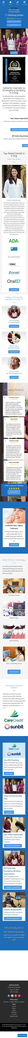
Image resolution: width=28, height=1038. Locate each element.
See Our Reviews (14, 492)
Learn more (14, 289)
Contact (14, 1014)
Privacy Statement (18, 1024)
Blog (14, 1010)
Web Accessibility (10, 1026)
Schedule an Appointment (13, 845)
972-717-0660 (14, 10)
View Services (14, 352)
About (14, 1008)
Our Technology (14, 671)
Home (14, 1006)
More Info (14, 377)
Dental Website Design (19, 1026)
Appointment (14, 1016)
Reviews (14, 1012)
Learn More (14, 52)
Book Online (22, 1035)
